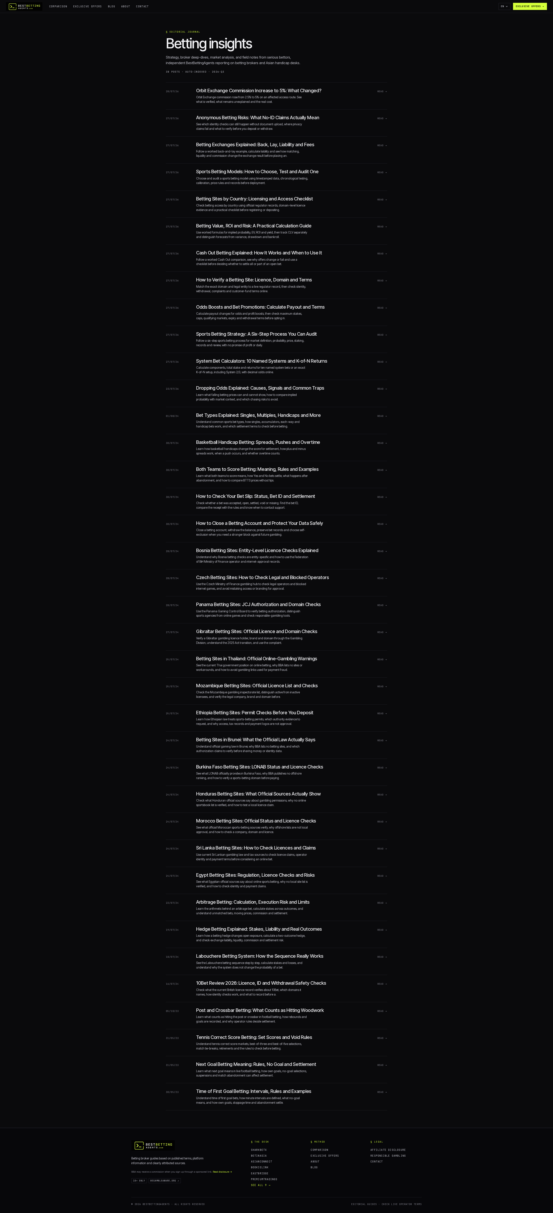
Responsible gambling (388, 1155)
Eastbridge (260, 1173)
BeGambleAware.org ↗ (164, 1180)
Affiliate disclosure (388, 1149)
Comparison (58, 6)
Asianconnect (261, 1161)
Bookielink (260, 1167)
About (125, 6)
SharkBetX (259, 1149)
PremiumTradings (264, 1179)
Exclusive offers (87, 6)
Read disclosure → (222, 1171)
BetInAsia (259, 1155)
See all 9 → (260, 1185)
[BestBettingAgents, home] (153, 1145)
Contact (142, 6)
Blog (111, 6)
